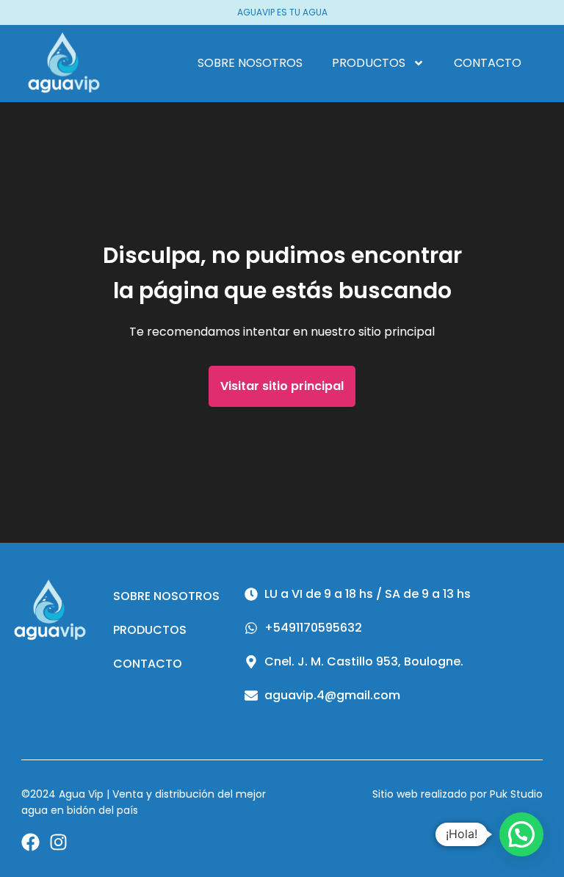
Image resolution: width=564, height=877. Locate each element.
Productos (368, 62)
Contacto (487, 62)
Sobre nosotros (250, 62)
